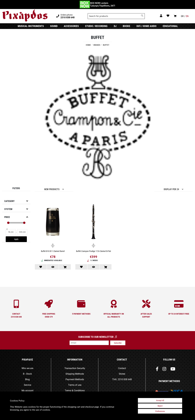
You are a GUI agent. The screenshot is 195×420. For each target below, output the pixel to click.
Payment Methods (75, 379)
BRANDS (97, 45)
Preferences (160, 411)
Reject (160, 405)
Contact (122, 368)
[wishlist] (168, 15)
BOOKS (126, 26)
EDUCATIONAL (170, 26)
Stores (122, 373)
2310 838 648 (125, 379)
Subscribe (118, 343)
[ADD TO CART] (65, 267)
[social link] (157, 369)
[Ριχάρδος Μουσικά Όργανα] (25, 15)
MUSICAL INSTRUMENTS (31, 26)
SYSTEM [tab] (8, 209)
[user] (161, 15)
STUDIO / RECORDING (96, 26)
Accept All (160, 400)
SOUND (54, 26)
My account (27, 390)
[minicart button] (175, 15)
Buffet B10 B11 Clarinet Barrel (53, 251)
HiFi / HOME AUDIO (146, 26)
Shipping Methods (75, 373)
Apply (16, 239)
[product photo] (53, 222)
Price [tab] (7, 216)
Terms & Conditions (75, 390)
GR (182, 16)
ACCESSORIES (71, 26)
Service (27, 384)
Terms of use (74, 384)
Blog (27, 379)
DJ (115, 26)
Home (88, 45)
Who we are (27, 368)
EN (187, 16)
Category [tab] (9, 201)
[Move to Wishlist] (41, 267)
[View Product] (53, 267)
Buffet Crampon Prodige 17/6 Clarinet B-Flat (93, 251)
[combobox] (116, 16)
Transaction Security (74, 368)
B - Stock (27, 373)
